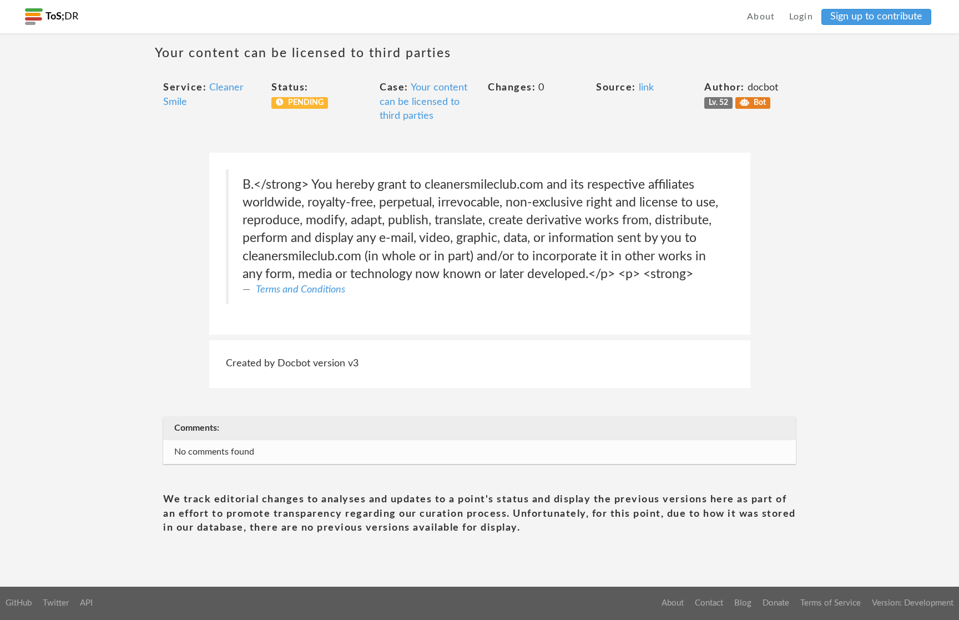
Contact (709, 603)
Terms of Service (830, 603)
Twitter (56, 603)
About (761, 16)
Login (801, 16)
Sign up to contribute (876, 17)
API (86, 603)
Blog (742, 603)
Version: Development (912, 603)
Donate (776, 603)
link (646, 88)
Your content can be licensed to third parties (423, 102)
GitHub (19, 603)
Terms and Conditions (300, 290)
